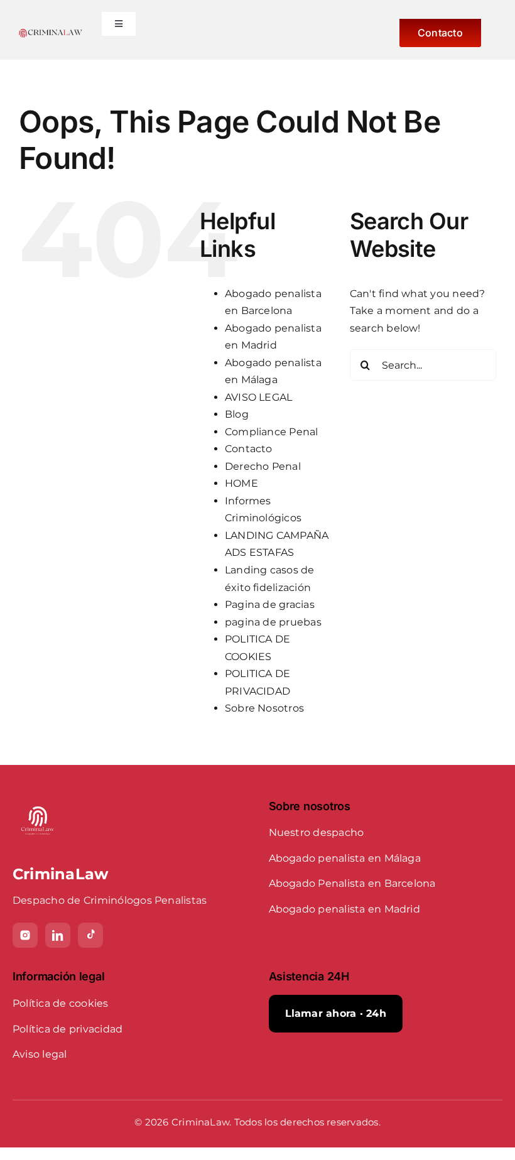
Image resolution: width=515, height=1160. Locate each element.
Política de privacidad (67, 1029)
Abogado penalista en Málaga (345, 858)
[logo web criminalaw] (50, 34)
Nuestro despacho (316, 832)
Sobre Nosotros (264, 708)
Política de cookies (61, 1003)
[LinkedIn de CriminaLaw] (57, 935)
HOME (241, 483)
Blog (237, 414)
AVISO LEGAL (259, 397)
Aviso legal (40, 1054)
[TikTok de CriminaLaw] (90, 935)
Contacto (249, 449)
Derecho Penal (263, 466)
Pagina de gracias (270, 604)
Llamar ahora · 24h (335, 1013)
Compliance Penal (271, 432)
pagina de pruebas (273, 622)
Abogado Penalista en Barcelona (352, 883)
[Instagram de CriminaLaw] (25, 935)
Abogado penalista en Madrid (344, 909)
